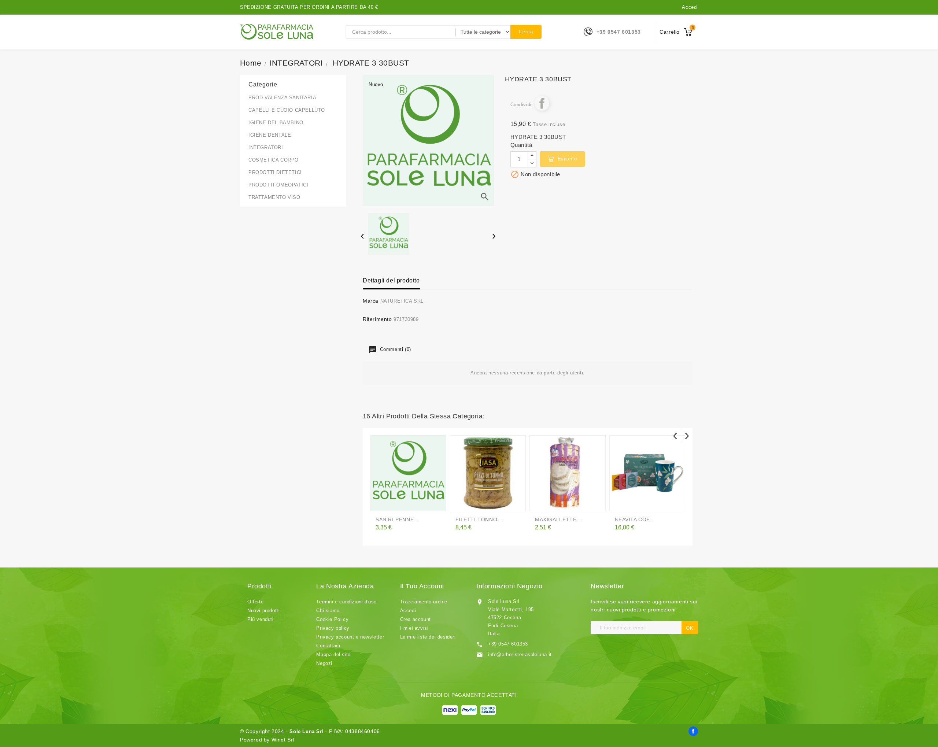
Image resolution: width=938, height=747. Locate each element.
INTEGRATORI (265, 147)
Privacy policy (332, 628)
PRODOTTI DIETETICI (275, 172)
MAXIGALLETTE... (558, 519)
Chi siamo (327, 610)
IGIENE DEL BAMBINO (275, 122)
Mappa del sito (333, 654)
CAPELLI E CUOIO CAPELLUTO (286, 110)
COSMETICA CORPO (273, 160)
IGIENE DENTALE (269, 135)
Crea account (415, 619)
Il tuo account (422, 586)
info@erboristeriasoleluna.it (520, 654)
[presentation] (362, 237)
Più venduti (260, 619)
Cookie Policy (332, 619)
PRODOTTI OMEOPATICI (278, 185)
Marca (370, 301)
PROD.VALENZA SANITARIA (282, 97)
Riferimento (377, 319)
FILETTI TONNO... (479, 519)
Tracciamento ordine (423, 601)
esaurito (567, 159)
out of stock (382, 502)
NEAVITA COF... (634, 519)
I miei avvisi (414, 628)
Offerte (255, 601)
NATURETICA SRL (402, 301)
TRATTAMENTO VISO (274, 197)
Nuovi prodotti (263, 610)
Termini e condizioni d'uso (346, 601)
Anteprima (397, 502)
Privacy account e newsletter (350, 637)
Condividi (542, 103)
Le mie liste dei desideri (428, 637)
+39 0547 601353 (619, 32)
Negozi (324, 663)
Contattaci (328, 645)
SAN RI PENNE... (397, 519)
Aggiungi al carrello (462, 502)
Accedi (690, 7)
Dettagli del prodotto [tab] (391, 280)
